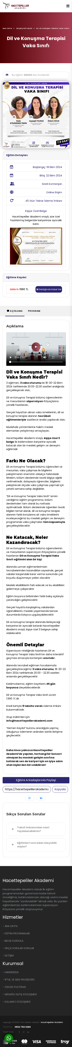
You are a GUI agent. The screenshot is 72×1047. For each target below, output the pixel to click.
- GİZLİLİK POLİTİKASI (14, 987)
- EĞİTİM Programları (16, 933)
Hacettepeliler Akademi (52, 1022)
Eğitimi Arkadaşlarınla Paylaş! (36, 780)
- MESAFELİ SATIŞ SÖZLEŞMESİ (20, 994)
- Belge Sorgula (13, 941)
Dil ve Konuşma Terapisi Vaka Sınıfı (52, 28)
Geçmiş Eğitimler (24, 28)
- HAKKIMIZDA (11, 972)
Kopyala (60, 789)
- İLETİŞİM (8, 955)
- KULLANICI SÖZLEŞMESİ (16, 1001)
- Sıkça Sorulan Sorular (18, 948)
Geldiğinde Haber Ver (49, 289)
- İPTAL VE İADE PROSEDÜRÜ (19, 979)
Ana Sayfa (7, 28)
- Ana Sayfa (10, 926)
